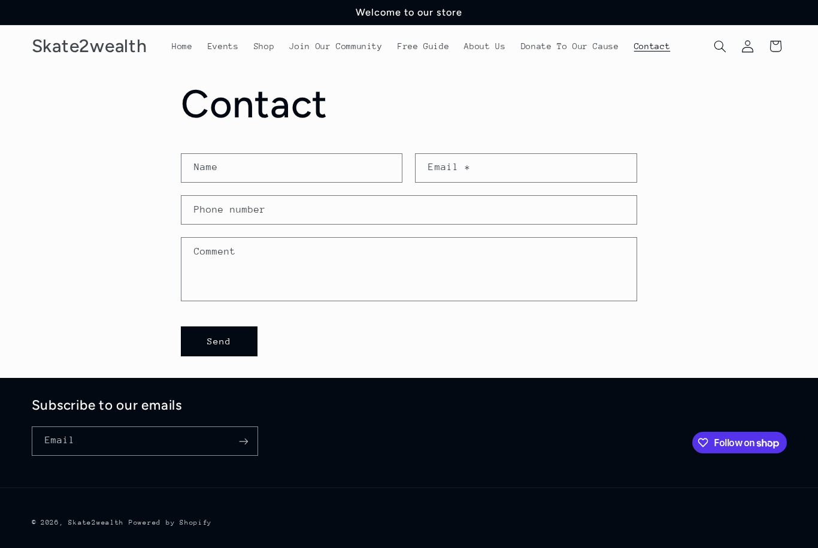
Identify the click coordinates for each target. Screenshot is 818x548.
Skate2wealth (96, 522)
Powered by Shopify (170, 522)
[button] (720, 46)
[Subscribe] (243, 441)
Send (219, 341)
